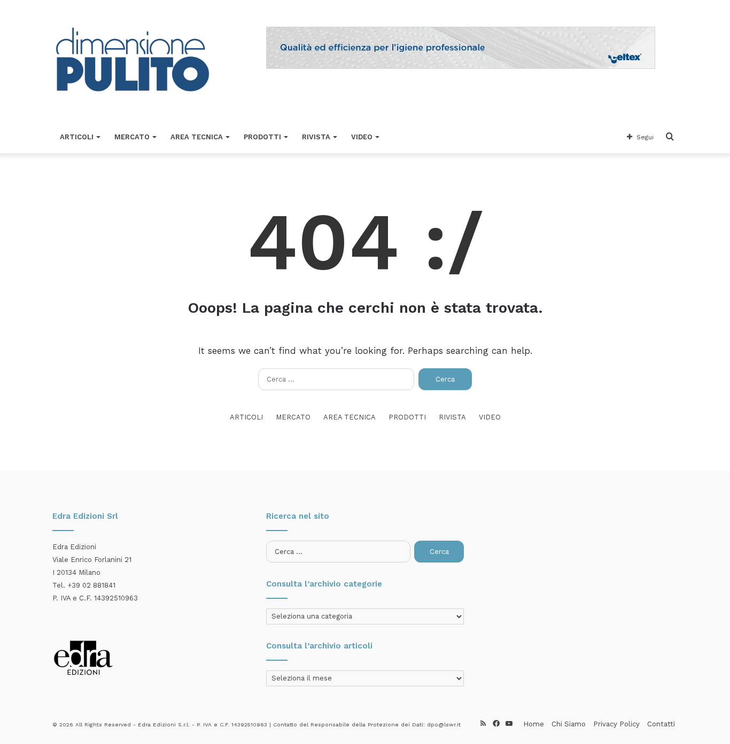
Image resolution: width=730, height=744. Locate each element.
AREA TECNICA (196, 137)
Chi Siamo (569, 724)
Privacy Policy (616, 724)
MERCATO (132, 137)
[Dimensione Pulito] (132, 60)
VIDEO (361, 137)
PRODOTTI (262, 137)
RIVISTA (316, 137)
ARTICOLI (77, 137)
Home (533, 724)
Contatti (661, 724)
